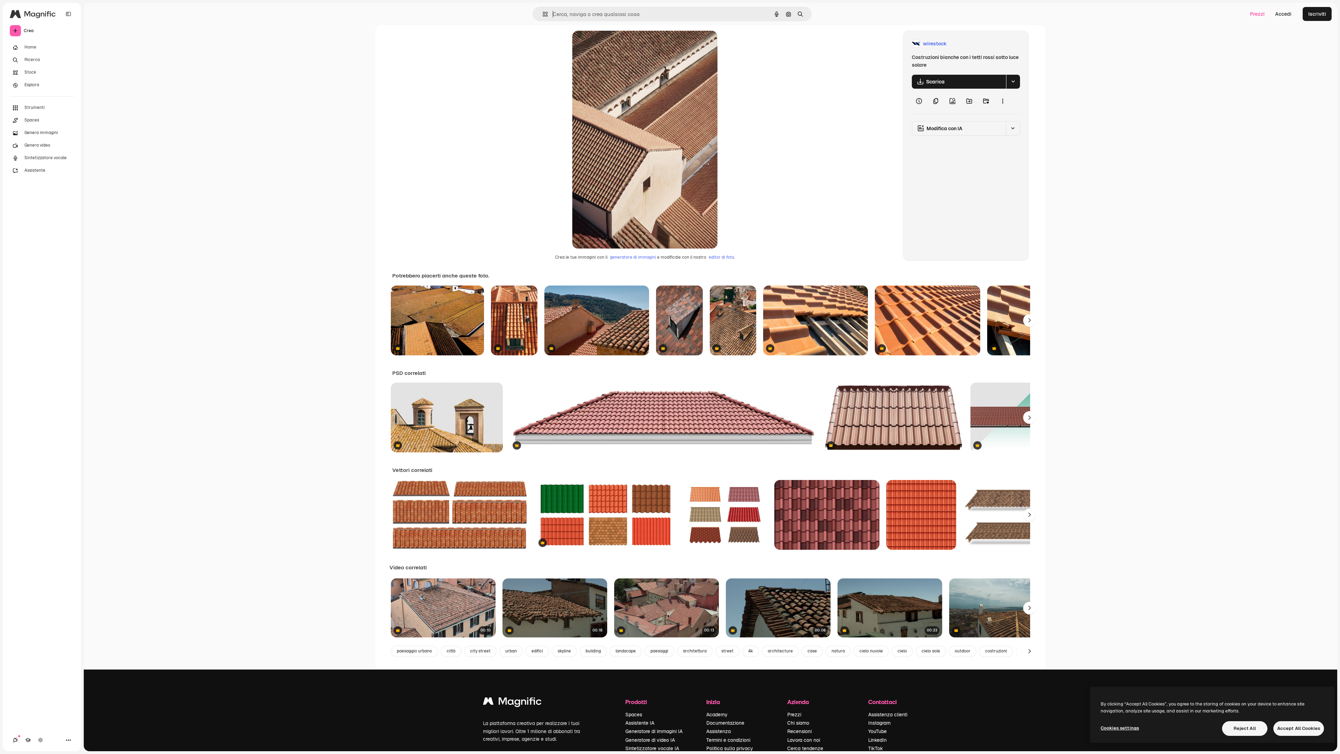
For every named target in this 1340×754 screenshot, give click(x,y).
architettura (695, 651)
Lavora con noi (803, 740)
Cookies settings (1120, 728)
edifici (537, 651)
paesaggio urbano (414, 651)
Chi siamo (798, 723)
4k (750, 651)
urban (511, 651)
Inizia (713, 701)
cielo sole (931, 651)
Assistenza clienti (887, 714)
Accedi (1283, 14)
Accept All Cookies (1298, 728)
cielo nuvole (871, 651)
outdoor (962, 651)
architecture (780, 651)
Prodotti (636, 701)
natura (838, 651)
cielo (902, 651)
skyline (564, 651)
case (812, 651)
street (727, 651)
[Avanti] (1029, 320)
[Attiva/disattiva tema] (40, 740)
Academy (717, 714)
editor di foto (721, 257)
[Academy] (28, 740)
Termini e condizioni (728, 740)
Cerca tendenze (805, 748)
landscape (626, 651)
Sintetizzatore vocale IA (652, 748)
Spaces (633, 714)
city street (480, 651)
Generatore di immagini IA (654, 731)
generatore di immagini (633, 257)
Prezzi (1257, 14)
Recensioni (799, 731)
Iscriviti (1317, 14)
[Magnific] (512, 702)
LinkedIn (877, 740)
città (451, 651)
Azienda (798, 701)
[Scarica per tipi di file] (1013, 82)
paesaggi (659, 651)
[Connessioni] (15, 740)
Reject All (1245, 728)
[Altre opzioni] (1003, 101)
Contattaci (882, 701)
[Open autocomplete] (542, 14)
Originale (618, 43)
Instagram (879, 723)
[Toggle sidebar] (68, 14)
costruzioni (996, 651)
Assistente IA (639, 723)
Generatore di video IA (650, 740)
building (593, 651)
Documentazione (725, 723)
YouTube (877, 731)
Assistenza (718, 731)
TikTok (875, 748)
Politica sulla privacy (729, 748)
